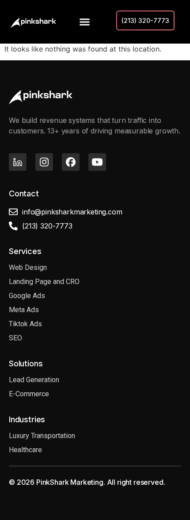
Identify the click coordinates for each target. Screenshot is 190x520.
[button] (84, 22)
